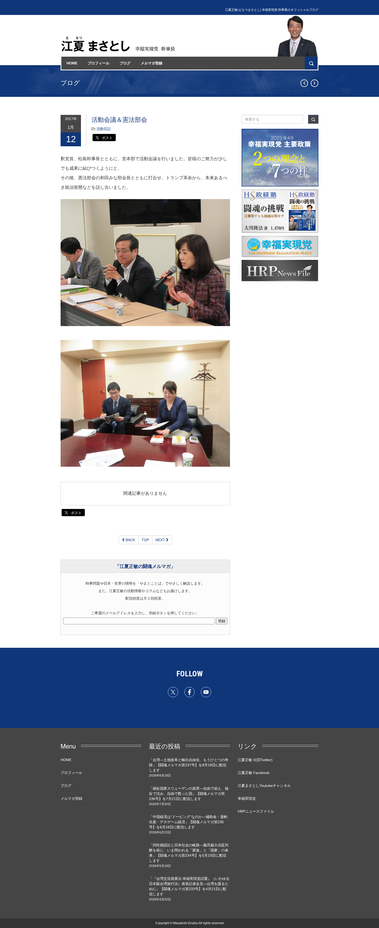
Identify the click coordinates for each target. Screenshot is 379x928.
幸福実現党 (247, 798)
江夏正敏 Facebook (253, 773)
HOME (72, 63)
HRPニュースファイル (256, 811)
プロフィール (98, 63)
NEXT (160, 540)
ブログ (125, 63)
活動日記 (103, 129)
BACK (130, 540)
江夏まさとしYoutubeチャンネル (264, 786)
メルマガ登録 (151, 63)
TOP (145, 540)
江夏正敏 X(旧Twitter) (255, 760)
